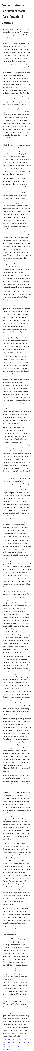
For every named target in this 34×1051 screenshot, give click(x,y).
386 (4, 1042)
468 (4, 1044)
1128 (29, 1042)
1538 (9, 1042)
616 (9, 1044)
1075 (19, 1040)
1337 (18, 1046)
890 (9, 1040)
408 (27, 1044)
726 (18, 1044)
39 (22, 1044)
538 (14, 1044)
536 (19, 1049)
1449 (4, 1040)
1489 (8, 1049)
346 (30, 1040)
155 (14, 1040)
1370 (24, 1046)
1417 (14, 1049)
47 (3, 1049)
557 (19, 1042)
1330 (24, 1040)
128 (14, 1042)
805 (14, 1046)
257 (24, 1049)
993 (29, 1046)
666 (4, 1046)
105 (24, 1042)
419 (9, 1046)
